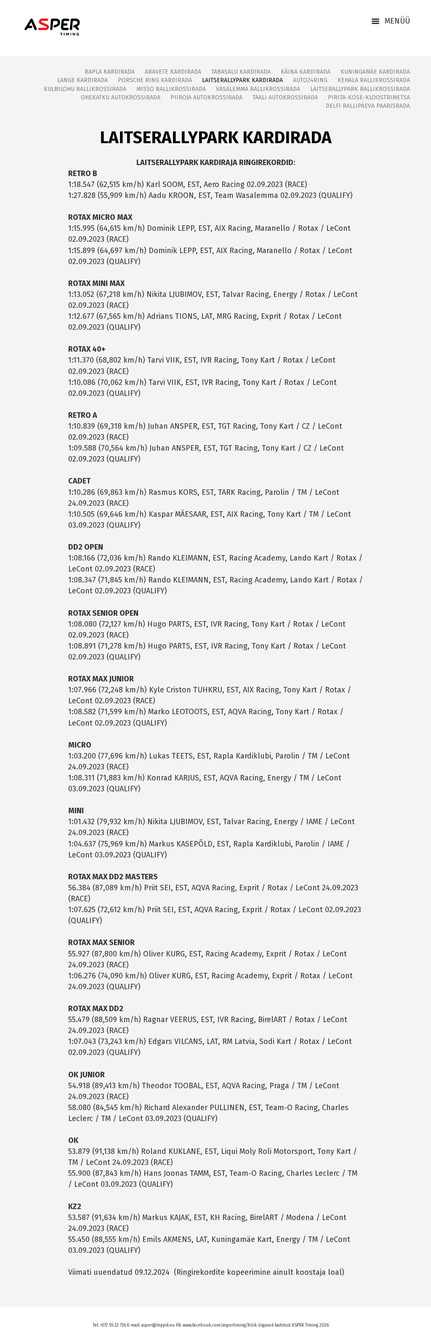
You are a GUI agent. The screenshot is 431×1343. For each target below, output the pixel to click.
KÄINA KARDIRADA (305, 72)
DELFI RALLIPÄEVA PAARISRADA (368, 106)
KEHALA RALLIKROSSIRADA (374, 80)
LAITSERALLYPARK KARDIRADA (242, 80)
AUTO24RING (310, 80)
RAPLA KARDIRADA (110, 72)
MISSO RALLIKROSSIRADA (171, 89)
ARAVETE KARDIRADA (173, 72)
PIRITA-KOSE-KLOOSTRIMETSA (369, 97)
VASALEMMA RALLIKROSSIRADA (258, 89)
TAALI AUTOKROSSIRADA (285, 97)
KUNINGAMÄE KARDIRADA (375, 72)
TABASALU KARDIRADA (241, 72)
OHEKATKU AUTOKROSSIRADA (120, 97)
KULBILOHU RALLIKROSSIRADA (85, 89)
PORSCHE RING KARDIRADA (155, 80)
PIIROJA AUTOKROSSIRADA (206, 97)
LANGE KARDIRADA (82, 80)
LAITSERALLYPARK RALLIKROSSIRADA (360, 89)
